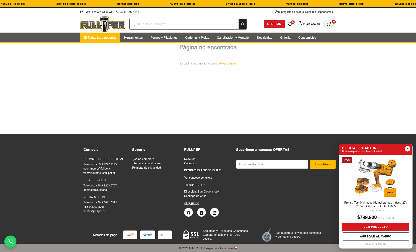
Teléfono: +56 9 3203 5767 (100, 185)
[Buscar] (243, 24)
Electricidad (264, 37)
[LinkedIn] (214, 212)
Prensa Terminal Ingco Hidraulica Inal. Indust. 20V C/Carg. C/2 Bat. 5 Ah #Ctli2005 (375, 204)
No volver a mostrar (375, 243)
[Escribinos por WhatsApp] (10, 242)
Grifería (285, 37)
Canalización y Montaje (233, 37)
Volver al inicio (227, 63)
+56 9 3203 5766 (93, 207)
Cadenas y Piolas (197, 37)
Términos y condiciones (147, 163)
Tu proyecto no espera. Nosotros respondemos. (305, 12)
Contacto (189, 163)
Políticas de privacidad (146, 168)
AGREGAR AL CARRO (376, 236)
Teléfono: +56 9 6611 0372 (100, 202)
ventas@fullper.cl (94, 211)
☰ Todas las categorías (100, 37)
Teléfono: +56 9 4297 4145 (100, 164)
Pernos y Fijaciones (164, 37)
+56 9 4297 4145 (129, 12)
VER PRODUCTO (376, 227)
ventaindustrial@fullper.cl (99, 173)
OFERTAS (274, 24)
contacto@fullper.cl (95, 190)
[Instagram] (201, 212)
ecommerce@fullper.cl (97, 168)
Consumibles (307, 37)
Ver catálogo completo (198, 178)
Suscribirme (323, 164)
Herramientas (133, 37)
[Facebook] (188, 212)
